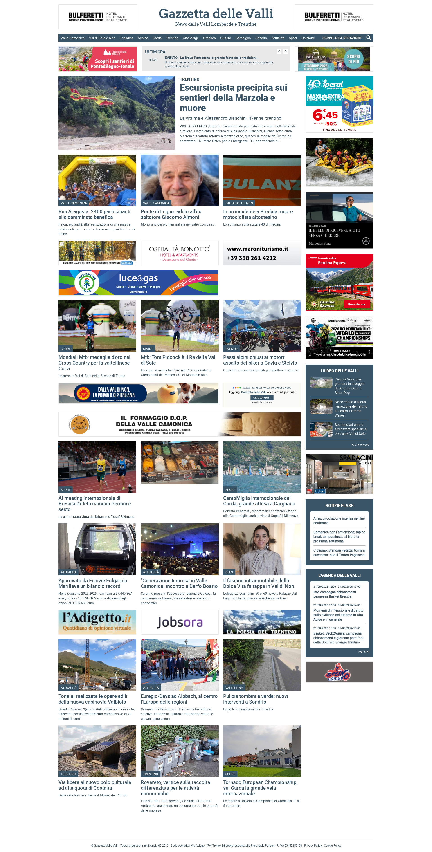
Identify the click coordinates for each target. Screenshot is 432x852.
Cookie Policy (332, 845)
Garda (157, 38)
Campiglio (243, 38)
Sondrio (261, 38)
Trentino (172, 38)
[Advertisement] (339, 700)
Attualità (278, 38)
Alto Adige (191, 38)
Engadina (126, 38)
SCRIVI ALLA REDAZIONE (342, 38)
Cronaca (209, 38)
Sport (293, 38)
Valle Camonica (73, 38)
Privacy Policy (313, 845)
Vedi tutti (363, 652)
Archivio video (360, 444)
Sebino (143, 38)
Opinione (308, 38)
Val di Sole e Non (102, 38)
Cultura (225, 38)
